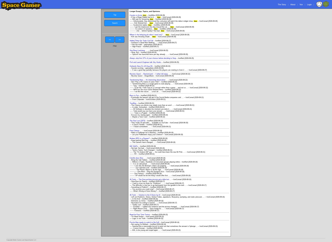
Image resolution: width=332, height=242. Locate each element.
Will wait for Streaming (142, 19)
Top (114, 15)
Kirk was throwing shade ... (143, 37)
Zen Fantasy (139, 174)
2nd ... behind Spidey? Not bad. (150, 31)
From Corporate (138, 99)
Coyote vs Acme (138, 15)
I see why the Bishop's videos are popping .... (151, 166)
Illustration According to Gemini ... (144, 203)
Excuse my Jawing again (140, 115)
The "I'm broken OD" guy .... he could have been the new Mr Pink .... (159, 152)
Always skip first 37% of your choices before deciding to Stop (153, 58)
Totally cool (136, 205)
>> (120, 40)
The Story (282, 5)
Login (309, 5)
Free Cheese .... (136, 131)
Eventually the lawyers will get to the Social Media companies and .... (157, 97)
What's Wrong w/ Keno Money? (145, 191)
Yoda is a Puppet (140, 113)
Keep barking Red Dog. (140, 140)
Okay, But (135, 52)
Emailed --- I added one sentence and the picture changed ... (156, 207)
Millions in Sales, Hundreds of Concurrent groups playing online (156, 162)
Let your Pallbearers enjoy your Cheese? (147, 134)
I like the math (136, 45)
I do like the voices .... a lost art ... (147, 92)
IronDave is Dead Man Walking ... (144, 43)
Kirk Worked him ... (143, 23)
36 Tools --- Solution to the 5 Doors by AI (145, 195)
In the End (136, 199)
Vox (301, 5)
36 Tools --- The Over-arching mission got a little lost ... (150, 179)
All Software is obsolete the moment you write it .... (152, 109)
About (292, 5)
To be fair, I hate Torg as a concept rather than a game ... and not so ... (161, 88)
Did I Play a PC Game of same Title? (145, 82)
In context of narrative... (146, 29)
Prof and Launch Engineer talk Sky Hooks (145, 62)
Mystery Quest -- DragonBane (142, 76)
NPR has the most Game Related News (148, 90)
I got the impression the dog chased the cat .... (154, 27)
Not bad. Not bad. (137, 148)
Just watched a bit (142, 168)
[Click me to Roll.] (322, 7)
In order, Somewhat (139, 107)
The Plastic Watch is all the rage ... (149, 170)
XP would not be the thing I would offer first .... (152, 175)
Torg (135, 86)
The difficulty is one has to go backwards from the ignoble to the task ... (159, 185)
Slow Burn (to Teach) (139, 181)
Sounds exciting (137, 68)
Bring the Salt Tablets (139, 160)
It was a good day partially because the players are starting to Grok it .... (159, 70)
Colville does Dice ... (137, 158)
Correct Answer (139, 228)
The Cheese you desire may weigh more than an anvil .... (152, 105)
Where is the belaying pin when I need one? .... (149, 35)
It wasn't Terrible (138, 125)
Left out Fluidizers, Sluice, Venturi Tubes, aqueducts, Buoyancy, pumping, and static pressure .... (168, 197)
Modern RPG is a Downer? (140, 138)
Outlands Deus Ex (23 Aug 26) (141, 66)
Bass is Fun (134, 95)
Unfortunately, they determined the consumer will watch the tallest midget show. (165, 21)
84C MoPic (134, 146)
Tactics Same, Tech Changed (143, 150)
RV (135, 154)
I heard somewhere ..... (142, 127)
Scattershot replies (142, 25)
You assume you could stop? (143, 189)
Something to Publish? (139, 187)
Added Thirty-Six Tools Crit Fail (141, 41)
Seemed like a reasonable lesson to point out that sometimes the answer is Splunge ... (165, 226)
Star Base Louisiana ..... (139, 50)
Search (114, 23)
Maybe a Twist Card (139, 117)
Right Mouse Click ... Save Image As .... (148, 209)
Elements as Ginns (138, 201)
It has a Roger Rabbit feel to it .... (146, 17)
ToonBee (133, 103)
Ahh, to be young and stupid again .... (146, 230)
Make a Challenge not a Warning (143, 133)
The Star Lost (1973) (137, 121)
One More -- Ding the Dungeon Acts (150, 172)
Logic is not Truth (138, 218)
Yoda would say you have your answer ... (148, 111)
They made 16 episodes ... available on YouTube (149, 123)
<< (110, 40)
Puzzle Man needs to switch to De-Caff (144, 222)
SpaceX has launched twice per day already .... (150, 54)
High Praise (136, 46)
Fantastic (137, 211)
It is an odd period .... (141, 164)
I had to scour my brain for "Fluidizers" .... (148, 183)
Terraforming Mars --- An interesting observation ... (148, 80)
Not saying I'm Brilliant (139, 224)
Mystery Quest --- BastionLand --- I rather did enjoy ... (150, 74)
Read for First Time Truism (140, 215)
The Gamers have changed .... (143, 142)
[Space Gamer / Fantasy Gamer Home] (21, 6)
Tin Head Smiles (137, 216)
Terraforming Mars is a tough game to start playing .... (152, 84)
